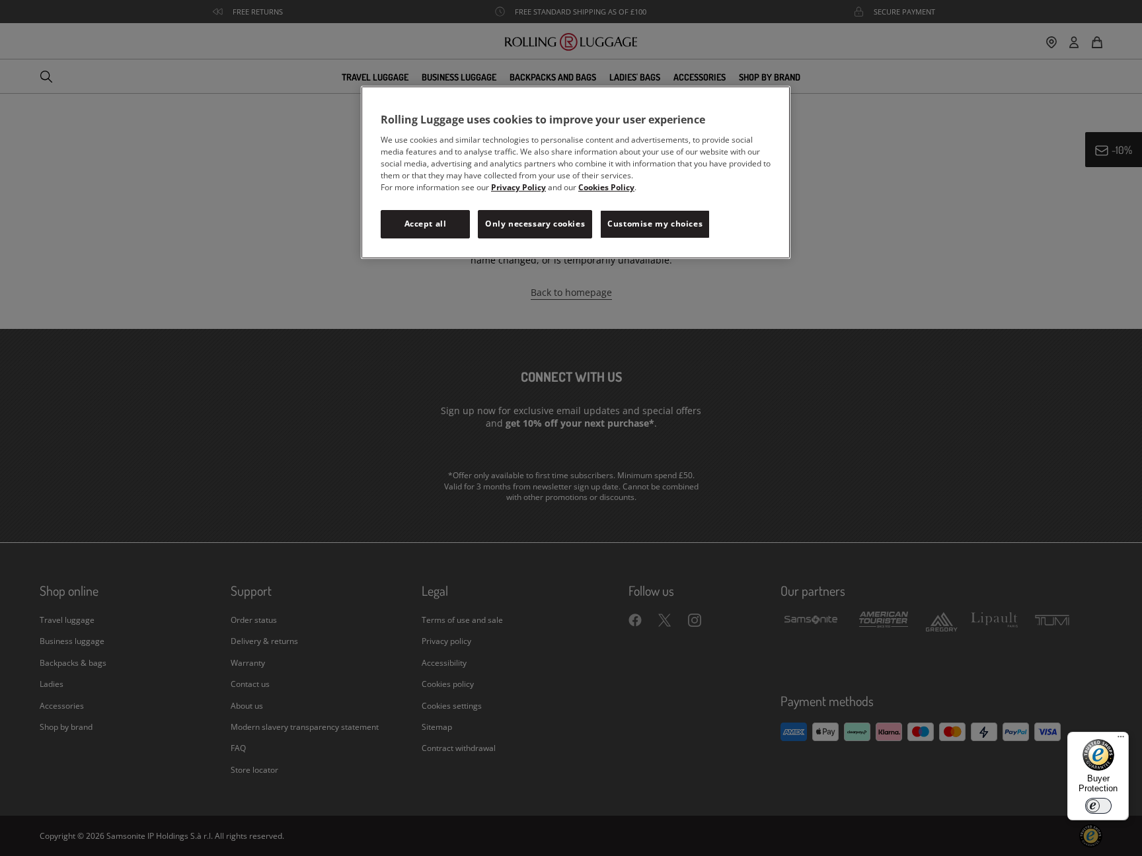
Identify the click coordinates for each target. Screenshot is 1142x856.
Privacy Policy (518, 187)
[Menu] (1121, 740)
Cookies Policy (606, 187)
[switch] (1098, 806)
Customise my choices (655, 223)
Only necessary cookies (535, 223)
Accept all (425, 223)
